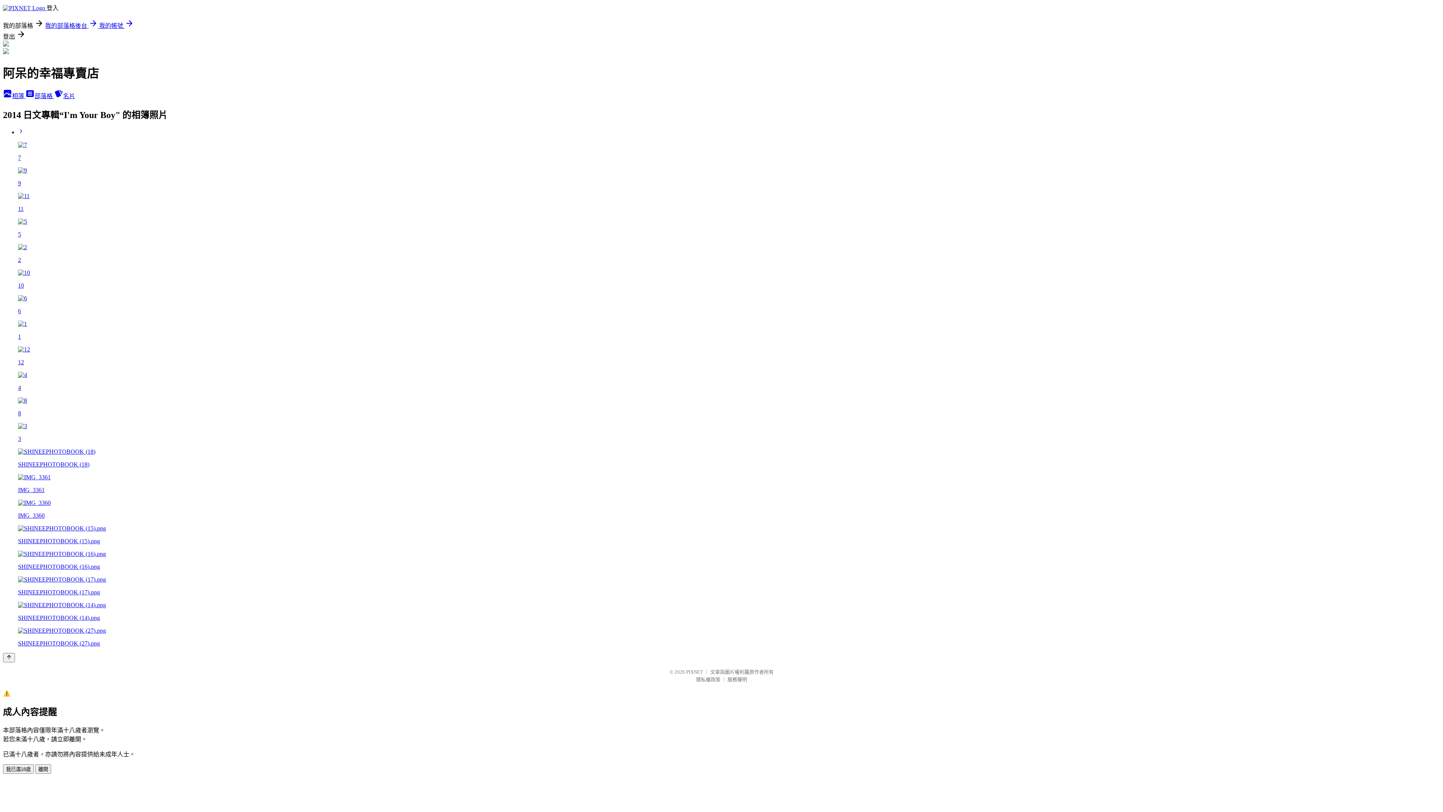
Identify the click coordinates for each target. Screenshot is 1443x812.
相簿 (19, 96)
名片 (69, 96)
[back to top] (9, 657)
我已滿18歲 (18, 769)
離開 (43, 769)
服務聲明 (737, 679)
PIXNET (694, 672)
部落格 (44, 96)
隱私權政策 (708, 679)
